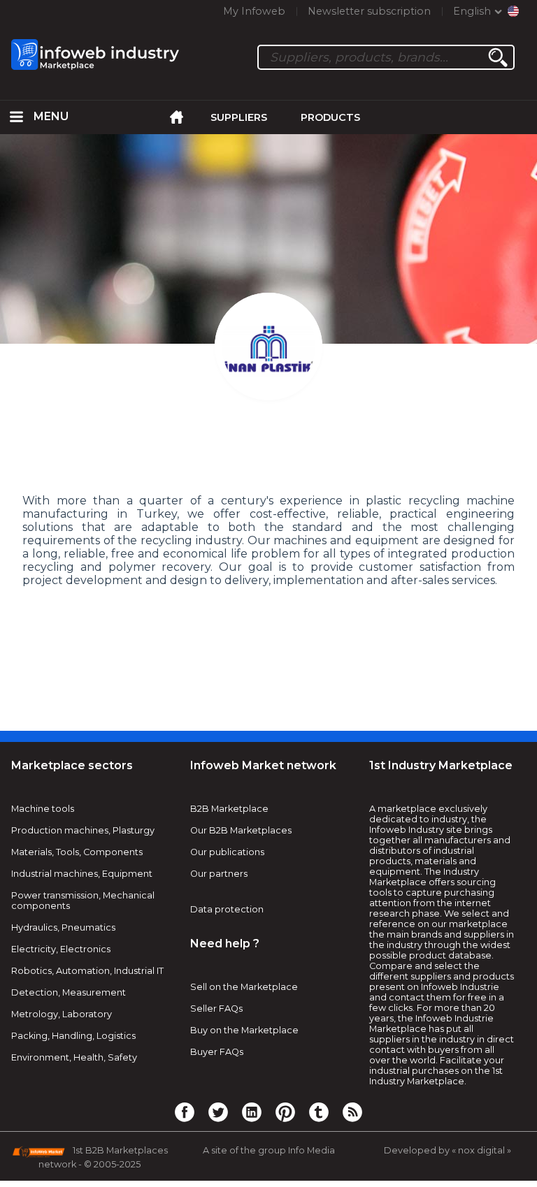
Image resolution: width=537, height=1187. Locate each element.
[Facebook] (184, 1111)
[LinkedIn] (252, 1111)
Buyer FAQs (216, 1052)
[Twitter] (218, 1111)
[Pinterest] (285, 1111)
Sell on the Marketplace (244, 987)
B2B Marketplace (229, 808)
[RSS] (352, 1111)
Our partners (219, 873)
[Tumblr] (319, 1111)
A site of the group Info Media (269, 1150)
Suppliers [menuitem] (238, 117)
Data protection (227, 909)
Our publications (227, 852)
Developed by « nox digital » (447, 1150)
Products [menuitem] (330, 117)
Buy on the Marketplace (244, 1030)
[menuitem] (17, 117)
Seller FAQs (216, 1008)
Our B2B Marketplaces (241, 830)
